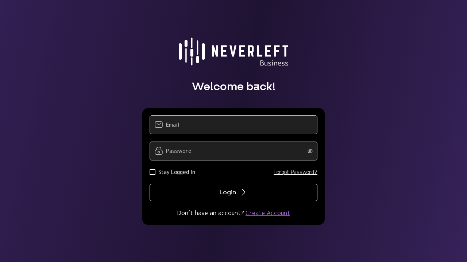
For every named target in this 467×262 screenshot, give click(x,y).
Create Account (268, 213)
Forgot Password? (295, 171)
